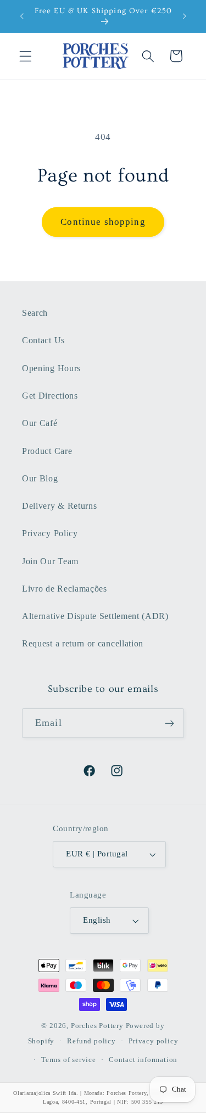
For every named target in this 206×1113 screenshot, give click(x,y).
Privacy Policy (50, 533)
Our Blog (40, 478)
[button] (26, 56)
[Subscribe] (169, 723)
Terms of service (68, 1060)
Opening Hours (51, 368)
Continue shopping (103, 222)
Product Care (47, 451)
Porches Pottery (97, 1026)
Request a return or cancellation (82, 643)
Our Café (40, 423)
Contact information (143, 1060)
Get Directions (50, 395)
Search (35, 312)
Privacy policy (153, 1041)
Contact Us (43, 340)
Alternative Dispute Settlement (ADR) (95, 616)
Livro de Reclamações (64, 588)
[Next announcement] (184, 16)
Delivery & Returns (59, 505)
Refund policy (91, 1041)
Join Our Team (50, 561)
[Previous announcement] (21, 16)
